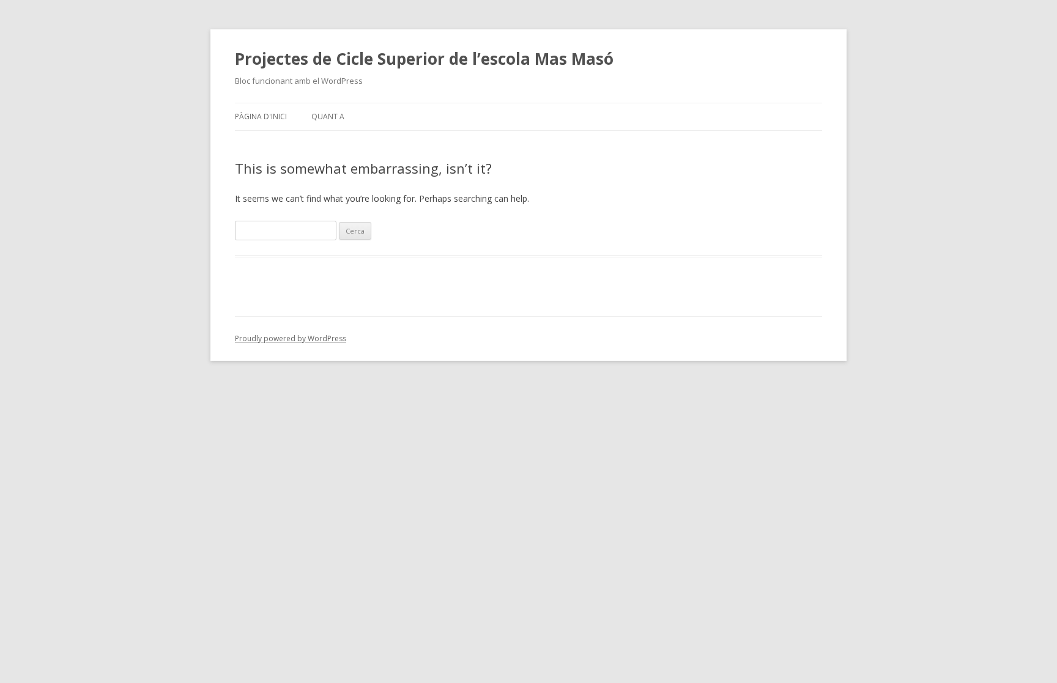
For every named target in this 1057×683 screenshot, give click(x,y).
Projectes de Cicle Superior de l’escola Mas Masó (424, 59)
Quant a (327, 116)
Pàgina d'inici (261, 116)
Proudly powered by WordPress (290, 338)
